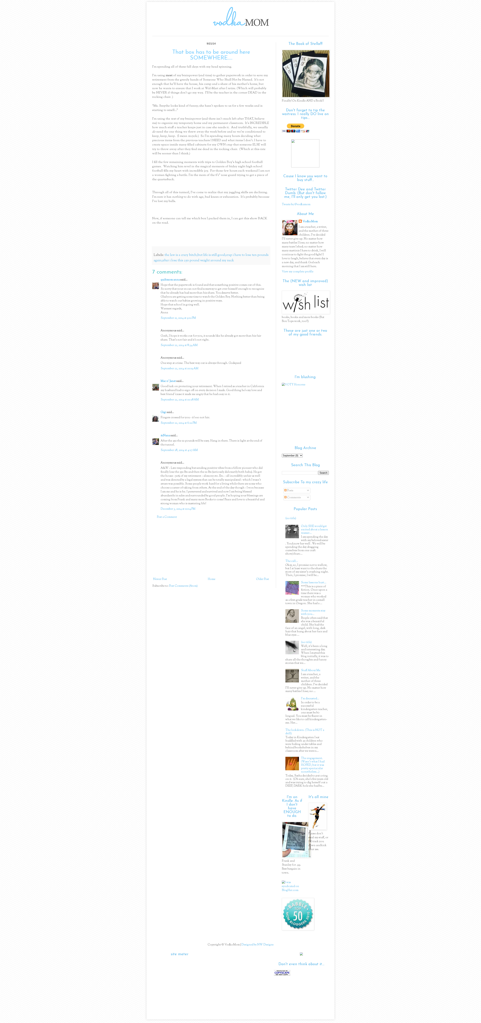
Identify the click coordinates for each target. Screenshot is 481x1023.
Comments (294, 498)
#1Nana (165, 436)
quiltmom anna (170, 280)
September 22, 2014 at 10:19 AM (179, 369)
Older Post (262, 579)
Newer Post (160, 579)
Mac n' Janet (168, 381)
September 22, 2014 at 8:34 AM (179, 345)
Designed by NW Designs (257, 945)
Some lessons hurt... (313, 583)
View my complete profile (297, 272)
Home (211, 579)
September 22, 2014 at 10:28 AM (180, 400)
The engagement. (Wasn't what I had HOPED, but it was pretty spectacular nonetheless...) (312, 765)
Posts (290, 491)
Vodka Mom (310, 222)
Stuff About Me (310, 670)
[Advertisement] (211, 548)
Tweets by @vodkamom (296, 205)
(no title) (290, 518)
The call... (291, 561)
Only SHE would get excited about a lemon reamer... (314, 529)
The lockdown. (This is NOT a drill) (304, 732)
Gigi (163, 412)
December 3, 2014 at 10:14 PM (178, 509)
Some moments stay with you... (313, 612)
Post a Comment (167, 517)
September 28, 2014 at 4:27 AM (179, 450)
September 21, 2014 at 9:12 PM (178, 318)
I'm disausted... (310, 699)
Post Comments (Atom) (183, 586)
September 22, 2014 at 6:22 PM (179, 423)
